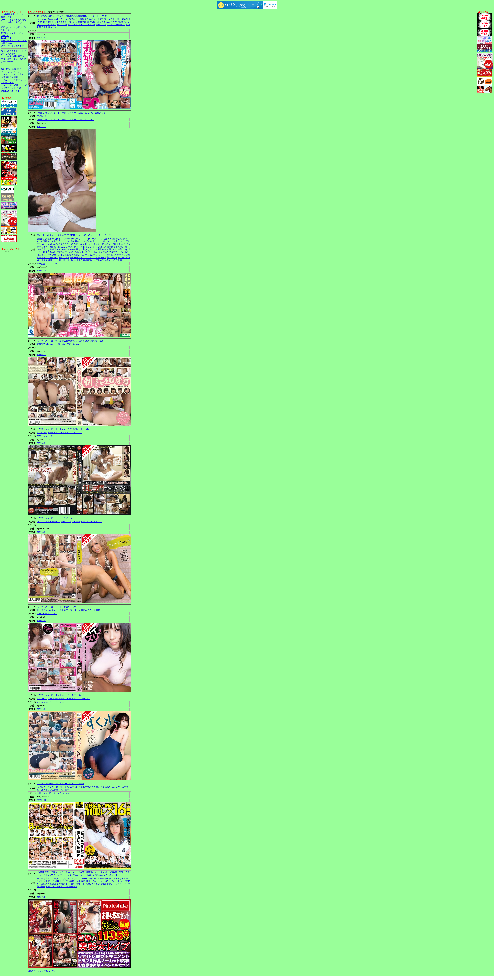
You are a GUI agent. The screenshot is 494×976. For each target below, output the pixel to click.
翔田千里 (90, 881)
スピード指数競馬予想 (11, 22)
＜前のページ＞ (34, 971)
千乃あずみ (123, 252)
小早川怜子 (51, 878)
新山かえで (86, 249)
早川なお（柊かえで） (104, 881)
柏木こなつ (53, 27)
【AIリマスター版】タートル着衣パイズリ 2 (57, 607)
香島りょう (42, 433)
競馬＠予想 (6, 17)
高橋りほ (82, 22)
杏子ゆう (94, 241)
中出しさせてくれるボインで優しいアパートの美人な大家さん (65, 120)
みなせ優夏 (42, 241)
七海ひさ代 (90, 884)
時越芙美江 (101, 884)
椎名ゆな (45, 257)
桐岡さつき (51, 886)
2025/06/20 (41, 355)
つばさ (40, 522)
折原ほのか (104, 252)
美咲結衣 (102, 257)
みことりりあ (75, 433)
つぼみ (40, 787)
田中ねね (91, 22)
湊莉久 (61, 239)
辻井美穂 (76, 522)
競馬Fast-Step (7, 62)
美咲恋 (57, 522)
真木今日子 (109, 19)
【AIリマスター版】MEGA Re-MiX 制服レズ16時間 (60, 784)
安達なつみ (74, 699)
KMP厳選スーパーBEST (48, 264)
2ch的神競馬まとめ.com (12, 14)
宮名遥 (125, 19)
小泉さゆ (63, 884)
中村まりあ (96, 522)
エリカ (118, 19)
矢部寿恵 (41, 878)
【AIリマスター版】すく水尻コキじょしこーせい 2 (60, 695)
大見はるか (90, 255)
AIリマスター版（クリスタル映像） (53, 793)
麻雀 (19, 69)
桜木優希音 (108, 247)
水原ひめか (112, 249)
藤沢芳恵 (41, 886)
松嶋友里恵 (75, 249)
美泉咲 (121, 257)
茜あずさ (86, 241)
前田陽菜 (69, 255)
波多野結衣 (53, 239)
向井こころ (62, 247)
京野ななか (53, 699)
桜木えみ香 (97, 247)
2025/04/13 (41, 443)
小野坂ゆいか (62, 19)
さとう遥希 (112, 239)
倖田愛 (53, 247)
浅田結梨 (82, 25)
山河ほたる (72, 886)
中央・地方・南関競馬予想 (13, 59)
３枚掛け (5, 35)
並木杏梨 (43, 260)
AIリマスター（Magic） (48, 436)
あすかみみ (63, 433)
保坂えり (52, 260)
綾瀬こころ (51, 22)
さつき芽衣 (98, 19)
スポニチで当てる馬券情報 (13, 20)
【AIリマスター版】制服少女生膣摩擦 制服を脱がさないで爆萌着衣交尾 (70, 341)
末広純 (81, 19)
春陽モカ (52, 19)
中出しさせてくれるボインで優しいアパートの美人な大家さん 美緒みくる (71, 113)
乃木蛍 (44, 27)
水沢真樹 (81, 881)
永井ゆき (78, 244)
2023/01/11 (41, 800)
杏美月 (127, 787)
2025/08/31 (41, 271)
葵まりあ (62, 344)
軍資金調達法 (7, 77)
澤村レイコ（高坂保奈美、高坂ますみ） (107, 878)
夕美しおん (72, 22)
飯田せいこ (83, 257)
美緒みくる (101, 25)
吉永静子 (72, 884)
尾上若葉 (93, 257)
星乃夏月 (52, 25)
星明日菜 (119, 22)
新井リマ (43, 25)
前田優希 (65, 790)
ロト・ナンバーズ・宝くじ (13, 74)
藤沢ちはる (64, 257)
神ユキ (94, 249)
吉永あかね (107, 244)
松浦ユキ (54, 884)
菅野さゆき (123, 249)
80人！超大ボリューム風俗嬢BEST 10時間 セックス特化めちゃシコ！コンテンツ (74, 235)
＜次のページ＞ (49, 971)
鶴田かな (54, 257)
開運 (16, 77)
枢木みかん (42, 699)
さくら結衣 (101, 239)
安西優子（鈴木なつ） (47, 344)
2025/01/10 (41, 621)
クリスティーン (89, 239)
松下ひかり (64, 249)
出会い (19, 88)
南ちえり (100, 787)
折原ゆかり (61, 878)
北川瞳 (66, 787)
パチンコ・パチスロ (10, 72)
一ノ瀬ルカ (51, 244)
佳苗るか (97, 244)
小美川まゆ (61, 22)
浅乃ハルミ (59, 255)
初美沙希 (54, 249)
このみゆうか (124, 884)
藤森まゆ (120, 787)
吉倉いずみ (86, 522)
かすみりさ (76, 239)
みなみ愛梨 (53, 241)
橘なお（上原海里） (116, 25)
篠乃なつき (110, 787)
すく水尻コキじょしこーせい (50, 702)
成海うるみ (74, 252)
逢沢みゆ (73, 19)
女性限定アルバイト (10, 91)
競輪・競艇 (11, 69)
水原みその (109, 22)
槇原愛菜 (117, 260)
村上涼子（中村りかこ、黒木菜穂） (53, 610)
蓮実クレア (42, 239)
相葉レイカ (79, 255)
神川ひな (102, 249)
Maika (67, 239)
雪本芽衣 (113, 252)
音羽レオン (88, 244)
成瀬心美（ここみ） (89, 252)
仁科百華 (58, 787)
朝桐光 (120, 255)
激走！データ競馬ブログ (12, 46)
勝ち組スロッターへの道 (12, 33)
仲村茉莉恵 (111, 255)
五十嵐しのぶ (73, 878)
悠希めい (109, 260)
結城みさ (45, 884)
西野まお (71, 344)
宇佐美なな (61, 244)
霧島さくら (73, 25)
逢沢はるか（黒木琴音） (69, 241)
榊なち (79, 247)
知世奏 (81, 787)
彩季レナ (72, 247)
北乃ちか (91, 25)
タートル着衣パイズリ (47, 614)
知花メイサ (100, 255)
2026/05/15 (41, 38)
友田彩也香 (99, 260)
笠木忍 (40, 790)
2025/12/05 (41, 126)
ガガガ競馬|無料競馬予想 (12, 56)
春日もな (45, 249)
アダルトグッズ (8, 85)
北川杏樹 (72, 260)
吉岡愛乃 (56, 790)
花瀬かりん (85, 699)
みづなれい (123, 239)
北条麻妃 (84, 878)
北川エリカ (62, 260)
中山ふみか (42, 19)
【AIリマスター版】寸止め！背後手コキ (55, 518)
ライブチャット (8, 88)
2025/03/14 (41, 532)
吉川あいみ (118, 244)
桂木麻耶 (45, 247)
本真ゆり (74, 787)
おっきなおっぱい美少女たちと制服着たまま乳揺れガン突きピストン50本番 (72, 16)
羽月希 (70, 244)
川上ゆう (41, 255)
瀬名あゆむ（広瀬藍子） (57, 252)
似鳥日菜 (99, 22)
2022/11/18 (41, 897)
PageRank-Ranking (9, 38)
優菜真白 (89, 260)
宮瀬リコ (80, 884)
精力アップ (21, 85)
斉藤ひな (47, 790)
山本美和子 (118, 247)
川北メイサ (62, 25)
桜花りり (87, 247)
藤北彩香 (74, 257)
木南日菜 (80, 260)
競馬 (3, 69)
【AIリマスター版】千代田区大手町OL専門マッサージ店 (63, 429)
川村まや (50, 255)
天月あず (89, 19)
